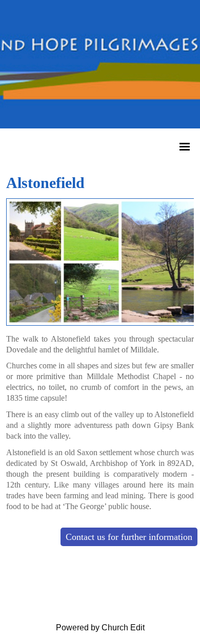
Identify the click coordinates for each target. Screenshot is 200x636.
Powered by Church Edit (100, 627)
